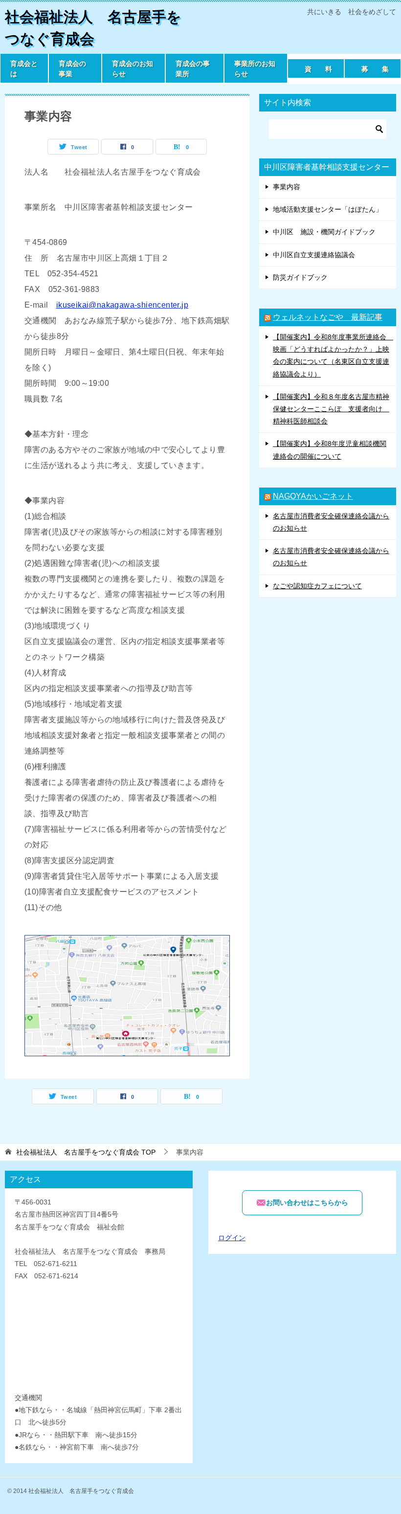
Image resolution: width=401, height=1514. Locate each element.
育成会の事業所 (193, 69)
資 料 (318, 69)
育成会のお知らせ (132, 69)
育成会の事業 (72, 69)
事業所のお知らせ (254, 69)
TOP (86, 1152)
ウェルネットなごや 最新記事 (327, 317)
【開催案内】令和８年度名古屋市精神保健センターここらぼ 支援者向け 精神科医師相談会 (331, 409)
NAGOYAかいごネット (313, 496)
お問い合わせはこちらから (307, 1202)
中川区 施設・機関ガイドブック (324, 232)
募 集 (375, 69)
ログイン (231, 1238)
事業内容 (286, 187)
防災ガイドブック (300, 277)
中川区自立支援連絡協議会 (314, 255)
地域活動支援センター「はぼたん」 (327, 209)
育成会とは (24, 69)
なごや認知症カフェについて (317, 586)
